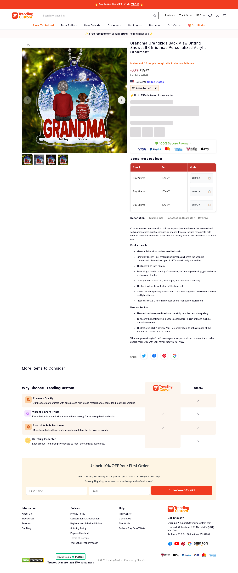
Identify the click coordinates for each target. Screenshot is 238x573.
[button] (28, 44)
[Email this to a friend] (174, 355)
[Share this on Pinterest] (164, 355)
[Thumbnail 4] (63, 159)
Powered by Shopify (134, 560)
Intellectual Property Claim (84, 542)
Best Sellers (69, 25)
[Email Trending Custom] (189, 544)
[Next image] (121, 100)
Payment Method (79, 533)
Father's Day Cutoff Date (132, 528)
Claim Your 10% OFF (182, 490)
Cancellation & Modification (85, 518)
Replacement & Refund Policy (86, 523)
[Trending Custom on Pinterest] (183, 544)
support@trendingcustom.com (195, 523)
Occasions (114, 25)
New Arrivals (92, 25)
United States (155, 81)
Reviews (170, 15)
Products (155, 25)
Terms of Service (79, 538)
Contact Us (125, 518)
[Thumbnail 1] (27, 159)
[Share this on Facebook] (154, 355)
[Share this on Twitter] (144, 355)
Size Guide (124, 523)
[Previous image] (27, 100)
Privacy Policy (77, 513)
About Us (27, 513)
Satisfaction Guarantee (181, 218)
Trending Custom (114, 560)
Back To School (43, 25)
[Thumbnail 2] (39, 159)
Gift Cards (174, 25)
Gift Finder (198, 25)
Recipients (135, 25)
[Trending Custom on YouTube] (176, 544)
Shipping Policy (78, 528)
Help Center (125, 513)
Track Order (185, 15)
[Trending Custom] (22, 15)
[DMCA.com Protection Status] (33, 560)
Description (137, 218)
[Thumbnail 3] (51, 159)
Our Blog (26, 528)
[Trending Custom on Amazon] (201, 544)
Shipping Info (156, 218)
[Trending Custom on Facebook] (170, 544)
